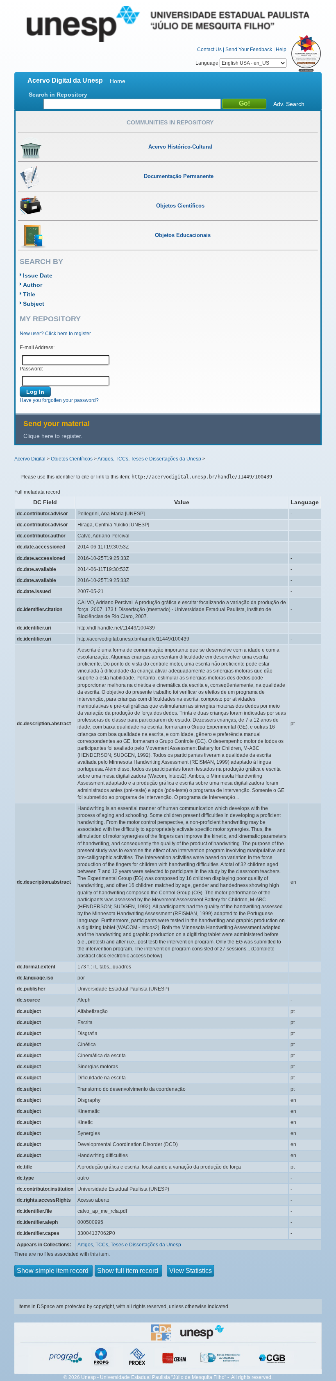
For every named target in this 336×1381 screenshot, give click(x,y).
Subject (33, 303)
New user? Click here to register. (56, 333)
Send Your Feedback (248, 49)
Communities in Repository (170, 122)
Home (117, 81)
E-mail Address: (37, 347)
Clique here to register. (52, 436)
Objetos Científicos (72, 459)
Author (32, 285)
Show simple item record (53, 1270)
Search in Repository (58, 94)
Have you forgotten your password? (59, 400)
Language (207, 63)
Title (29, 294)
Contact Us (209, 49)
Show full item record (128, 1270)
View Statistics (190, 1270)
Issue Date (37, 275)
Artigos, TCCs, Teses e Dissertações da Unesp (149, 459)
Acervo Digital (29, 459)
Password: (31, 369)
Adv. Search (288, 104)
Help (281, 49)
